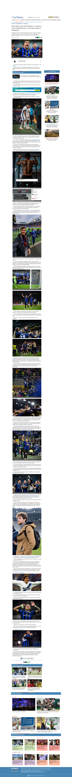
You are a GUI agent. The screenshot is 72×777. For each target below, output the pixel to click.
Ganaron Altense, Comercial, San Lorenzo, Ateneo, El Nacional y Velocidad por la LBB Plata (52, 125)
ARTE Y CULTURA (40, 737)
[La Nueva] (18, 17)
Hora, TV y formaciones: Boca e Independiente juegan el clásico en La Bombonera (34, 689)
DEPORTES (14, 737)
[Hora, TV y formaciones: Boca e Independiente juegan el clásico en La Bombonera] (34, 683)
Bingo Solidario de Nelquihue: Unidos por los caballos (54, 762)
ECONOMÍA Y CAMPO (16, 752)
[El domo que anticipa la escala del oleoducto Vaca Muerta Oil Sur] (17, 757)
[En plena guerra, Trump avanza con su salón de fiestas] (42, 757)
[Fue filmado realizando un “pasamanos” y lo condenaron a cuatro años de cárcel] (52, 104)
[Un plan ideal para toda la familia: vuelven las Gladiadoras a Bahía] (42, 742)
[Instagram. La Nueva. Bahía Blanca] (14, 770)
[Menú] (12, 17)
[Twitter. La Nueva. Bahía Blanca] (13, 770)
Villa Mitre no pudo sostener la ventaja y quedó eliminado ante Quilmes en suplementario (52, 97)
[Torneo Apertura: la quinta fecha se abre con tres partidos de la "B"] (19, 683)
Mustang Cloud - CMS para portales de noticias (37, 775)
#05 (45, 130)
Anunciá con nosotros (30, 768)
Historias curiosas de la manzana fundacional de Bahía (52, 140)
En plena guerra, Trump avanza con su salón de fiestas (41, 762)
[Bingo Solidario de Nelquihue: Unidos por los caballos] (54, 757)
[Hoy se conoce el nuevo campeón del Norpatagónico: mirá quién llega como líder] (19, 671)
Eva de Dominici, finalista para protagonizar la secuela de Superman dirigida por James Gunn (54, 748)
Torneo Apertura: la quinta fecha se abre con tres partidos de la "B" (18, 689)
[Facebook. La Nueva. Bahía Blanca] (12, 770)
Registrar (37, 90)
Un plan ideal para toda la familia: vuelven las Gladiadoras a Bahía (42, 747)
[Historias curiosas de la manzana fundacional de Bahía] (52, 133)
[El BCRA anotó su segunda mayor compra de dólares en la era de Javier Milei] (29, 757)
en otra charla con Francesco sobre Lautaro (26, 556)
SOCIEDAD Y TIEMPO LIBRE (42, 752)
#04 (45, 115)
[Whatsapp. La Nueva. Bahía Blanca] (11, 770)
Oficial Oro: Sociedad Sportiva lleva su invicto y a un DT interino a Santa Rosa (35, 677)
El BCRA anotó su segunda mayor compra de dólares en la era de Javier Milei (30, 762)
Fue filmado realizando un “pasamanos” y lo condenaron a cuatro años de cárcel (52, 111)
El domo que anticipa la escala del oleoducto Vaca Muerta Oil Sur (17, 762)
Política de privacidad (39, 768)
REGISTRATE (51, 17)
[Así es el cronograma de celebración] (52, 78)
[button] (36, 37)
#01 (45, 75)
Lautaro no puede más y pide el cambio (32, 93)
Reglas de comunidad (47, 768)
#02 (45, 87)
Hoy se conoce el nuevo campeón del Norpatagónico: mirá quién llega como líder (19, 677)
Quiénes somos (23, 768)
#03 (45, 101)
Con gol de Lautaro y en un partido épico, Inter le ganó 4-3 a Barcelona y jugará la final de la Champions (30, 76)
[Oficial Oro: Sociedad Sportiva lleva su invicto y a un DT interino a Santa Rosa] (34, 671)
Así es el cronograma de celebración (52, 83)
